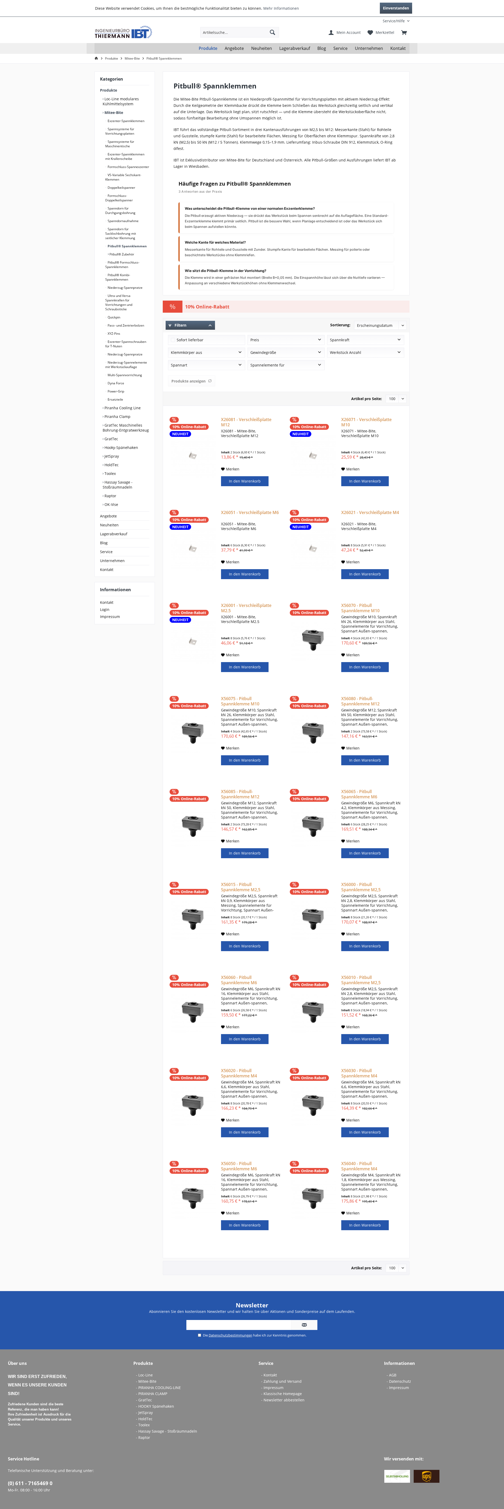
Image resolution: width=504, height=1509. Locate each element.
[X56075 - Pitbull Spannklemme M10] (193, 734)
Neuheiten (109, 524)
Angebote (108, 516)
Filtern (180, 325)
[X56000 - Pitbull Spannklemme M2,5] (313, 920)
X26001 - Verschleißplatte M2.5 (246, 608)
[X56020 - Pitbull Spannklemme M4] (193, 1106)
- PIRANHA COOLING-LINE (158, 1387)
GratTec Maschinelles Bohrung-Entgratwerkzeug (126, 428)
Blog (104, 542)
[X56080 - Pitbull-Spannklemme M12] (313, 734)
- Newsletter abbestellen (282, 1399)
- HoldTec (144, 1418)
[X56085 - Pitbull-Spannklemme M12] (193, 827)
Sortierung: (340, 324)
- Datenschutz (399, 1381)
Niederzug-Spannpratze (125, 287)
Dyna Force (115, 383)
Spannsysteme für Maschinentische (119, 143)
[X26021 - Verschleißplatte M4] (313, 548)
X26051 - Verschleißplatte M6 (250, 512)
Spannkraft (339, 339)
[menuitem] (375, 21)
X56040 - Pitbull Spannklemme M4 (359, 1166)
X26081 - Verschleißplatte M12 (246, 422)
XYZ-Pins (113, 333)
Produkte (108, 90)
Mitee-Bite (113, 112)
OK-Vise (110, 504)
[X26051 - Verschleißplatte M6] (193, 548)
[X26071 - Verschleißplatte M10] (313, 455)
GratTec (110, 438)
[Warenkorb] (404, 32)
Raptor (109, 495)
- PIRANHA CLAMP (151, 1393)
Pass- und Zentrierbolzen (125, 325)
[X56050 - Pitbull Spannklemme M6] (193, 1199)
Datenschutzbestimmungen (230, 1335)
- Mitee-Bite (146, 1381)
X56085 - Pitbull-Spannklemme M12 (240, 794)
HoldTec (111, 464)
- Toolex (143, 1424)
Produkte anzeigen (188, 381)
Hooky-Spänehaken (120, 447)
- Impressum (272, 1387)
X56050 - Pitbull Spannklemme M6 (239, 1166)
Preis (254, 339)
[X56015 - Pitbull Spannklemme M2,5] (193, 920)
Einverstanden (396, 8)
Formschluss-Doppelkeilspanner (119, 197)
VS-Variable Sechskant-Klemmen (123, 177)
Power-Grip (115, 391)
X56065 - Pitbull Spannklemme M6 (359, 794)
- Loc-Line (144, 1374)
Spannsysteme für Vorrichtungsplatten (119, 131)
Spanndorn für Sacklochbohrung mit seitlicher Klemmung (120, 233)
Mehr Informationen (281, 8)
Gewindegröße (263, 352)
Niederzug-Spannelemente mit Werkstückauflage (126, 364)
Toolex (109, 473)
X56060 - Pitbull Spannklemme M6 (239, 980)
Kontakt (106, 569)
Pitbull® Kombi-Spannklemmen (117, 277)
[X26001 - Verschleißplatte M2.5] (193, 641)
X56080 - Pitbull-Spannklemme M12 (360, 701)
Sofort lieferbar (190, 339)
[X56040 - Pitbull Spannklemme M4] (313, 1199)
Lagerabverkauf (113, 533)
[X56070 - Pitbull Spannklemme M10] (313, 641)
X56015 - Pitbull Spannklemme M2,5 (240, 887)
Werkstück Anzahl (345, 352)
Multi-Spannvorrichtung (124, 375)
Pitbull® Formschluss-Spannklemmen (122, 264)
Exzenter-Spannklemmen (125, 121)
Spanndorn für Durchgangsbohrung (120, 210)
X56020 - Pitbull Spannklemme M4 (239, 1073)
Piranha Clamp (116, 416)
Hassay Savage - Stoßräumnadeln (118, 485)
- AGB (391, 1374)
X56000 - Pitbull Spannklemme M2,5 (361, 887)
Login (104, 609)
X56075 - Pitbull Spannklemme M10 (240, 701)
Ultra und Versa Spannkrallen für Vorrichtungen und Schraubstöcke (118, 302)
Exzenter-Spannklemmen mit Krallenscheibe (124, 156)
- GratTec (144, 1399)
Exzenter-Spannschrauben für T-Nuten (125, 343)
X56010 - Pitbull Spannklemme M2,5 (361, 980)
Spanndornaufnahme (123, 221)
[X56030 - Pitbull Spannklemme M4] (313, 1106)
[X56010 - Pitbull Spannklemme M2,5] (313, 1013)
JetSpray (111, 456)
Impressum (110, 616)
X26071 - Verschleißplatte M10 (366, 422)
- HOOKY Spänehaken (155, 1406)
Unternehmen (112, 560)
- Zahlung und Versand (281, 1381)
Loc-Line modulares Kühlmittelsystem (121, 101)
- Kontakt (269, 1374)
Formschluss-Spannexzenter (128, 167)
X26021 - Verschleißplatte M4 (370, 512)
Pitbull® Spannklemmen (127, 246)
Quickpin (113, 317)
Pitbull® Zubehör (121, 254)
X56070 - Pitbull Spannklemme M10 (360, 608)
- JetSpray (144, 1412)
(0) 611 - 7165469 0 (30, 1483)
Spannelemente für (267, 365)
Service (106, 551)
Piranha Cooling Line (122, 407)
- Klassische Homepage (281, 1393)
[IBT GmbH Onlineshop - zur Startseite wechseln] (123, 32)
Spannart (179, 365)
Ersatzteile (115, 399)
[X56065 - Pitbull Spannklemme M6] (313, 827)
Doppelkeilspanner (121, 187)
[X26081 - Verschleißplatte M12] (193, 455)
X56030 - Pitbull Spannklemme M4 (359, 1073)
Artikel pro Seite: (366, 398)
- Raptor (143, 1437)
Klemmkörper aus (186, 352)
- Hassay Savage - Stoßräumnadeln (166, 1431)
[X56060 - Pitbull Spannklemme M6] (193, 1013)
